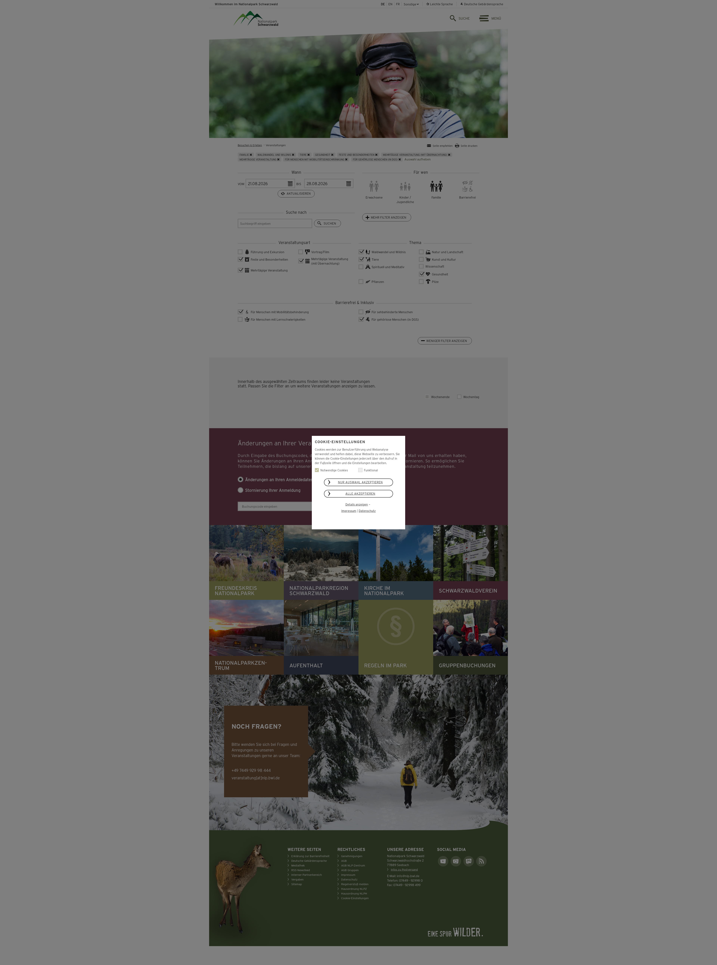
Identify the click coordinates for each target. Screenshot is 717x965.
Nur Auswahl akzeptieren (360, 482)
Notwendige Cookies (334, 470)
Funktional (371, 470)
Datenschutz (367, 511)
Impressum (348, 511)
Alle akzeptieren (360, 493)
